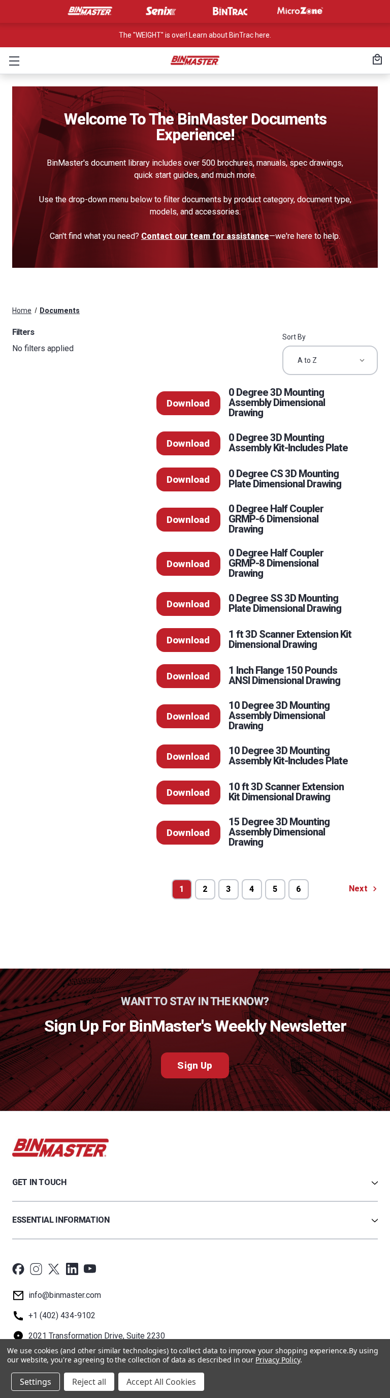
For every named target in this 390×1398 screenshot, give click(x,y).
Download (188, 403)
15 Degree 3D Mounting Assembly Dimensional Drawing (279, 832)
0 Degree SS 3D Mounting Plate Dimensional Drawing (285, 603)
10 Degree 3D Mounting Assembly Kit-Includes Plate (288, 755)
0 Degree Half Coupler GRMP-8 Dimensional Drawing (276, 563)
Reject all (89, 1381)
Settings (35, 1381)
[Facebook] (18, 1269)
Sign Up (194, 1065)
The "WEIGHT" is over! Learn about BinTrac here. (195, 35)
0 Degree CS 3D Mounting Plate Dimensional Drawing (285, 479)
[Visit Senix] (160, 11)
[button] (12, 60)
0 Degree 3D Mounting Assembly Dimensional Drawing (277, 402)
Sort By (294, 337)
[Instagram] (36, 1269)
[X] (54, 1269)
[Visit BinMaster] (90, 11)
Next (359, 888)
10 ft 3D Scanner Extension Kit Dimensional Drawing (286, 792)
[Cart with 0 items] (376, 60)
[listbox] (330, 360)
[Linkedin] (72, 1269)
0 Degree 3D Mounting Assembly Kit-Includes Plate (288, 442)
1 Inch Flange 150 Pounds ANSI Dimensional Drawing (284, 675)
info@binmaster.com (64, 1295)
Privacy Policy (277, 1359)
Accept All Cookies (161, 1381)
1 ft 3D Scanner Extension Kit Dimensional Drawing (290, 639)
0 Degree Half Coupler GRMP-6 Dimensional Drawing (276, 519)
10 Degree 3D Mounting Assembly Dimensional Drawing (279, 715)
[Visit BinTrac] (230, 11)
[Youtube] (90, 1269)
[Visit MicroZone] (300, 11)
